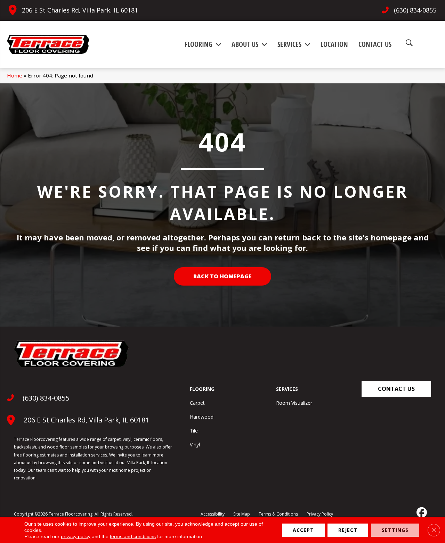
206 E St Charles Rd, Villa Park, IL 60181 (80, 10)
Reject (347, 530)
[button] (396, 389)
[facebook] (421, 512)
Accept (303, 530)
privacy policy (75, 536)
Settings (395, 530)
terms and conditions (133, 536)
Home (14, 75)
